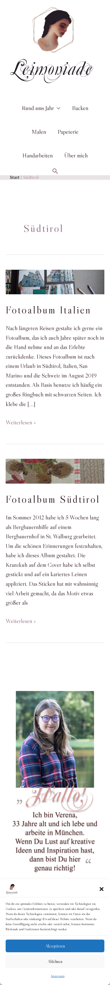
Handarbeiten (37, 155)
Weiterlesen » (21, 422)
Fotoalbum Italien (48, 310)
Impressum (58, 976)
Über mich (76, 155)
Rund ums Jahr (38, 108)
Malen (39, 131)
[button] (101, 889)
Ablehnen (55, 961)
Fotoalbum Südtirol (53, 499)
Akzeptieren (55, 946)
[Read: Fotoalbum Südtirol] (55, 470)
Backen (80, 108)
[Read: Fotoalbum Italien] (55, 281)
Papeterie (68, 131)
